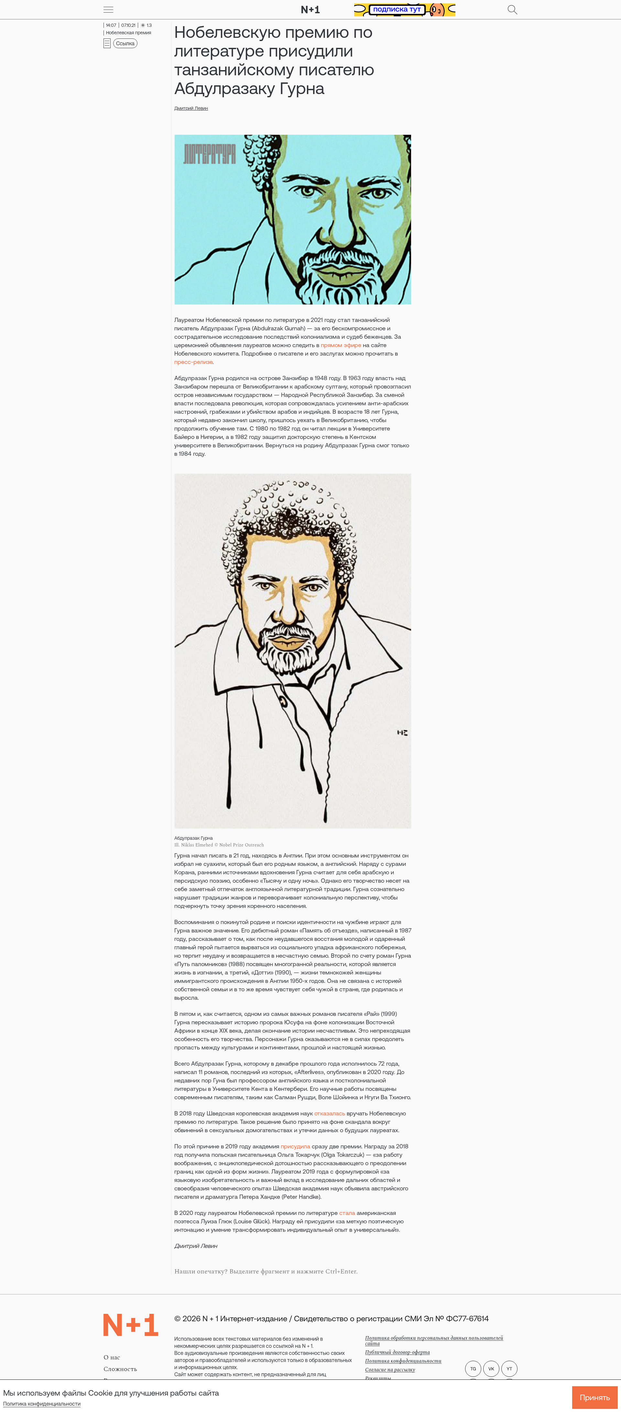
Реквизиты (378, 1378)
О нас (112, 1357)
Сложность (120, 1369)
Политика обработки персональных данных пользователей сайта (434, 1340)
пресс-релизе (193, 361)
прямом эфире (341, 345)
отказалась (329, 1113)
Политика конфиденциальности (42, 1404)
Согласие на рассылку (390, 1370)
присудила (295, 1146)
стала (347, 1212)
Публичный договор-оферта (397, 1352)
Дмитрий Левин (191, 108)
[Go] (108, 10)
